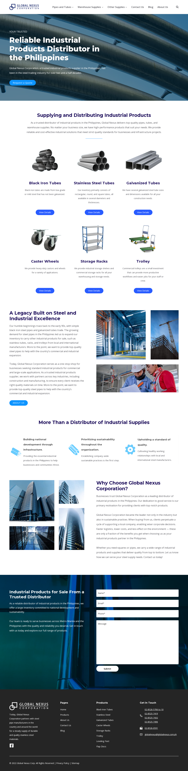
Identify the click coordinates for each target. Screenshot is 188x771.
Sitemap (75, 763)
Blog (150, 7)
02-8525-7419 (151, 713)
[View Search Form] (176, 7)
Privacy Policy (62, 763)
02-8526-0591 (151, 728)
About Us (162, 7)
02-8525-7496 (151, 721)
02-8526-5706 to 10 (154, 709)
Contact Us (137, 7)
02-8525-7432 (151, 717)
